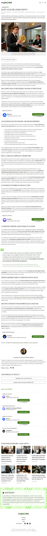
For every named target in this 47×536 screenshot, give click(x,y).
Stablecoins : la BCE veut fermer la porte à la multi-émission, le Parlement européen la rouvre (7, 478)
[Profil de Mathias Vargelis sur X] (13, 368)
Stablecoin (26, 342)
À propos (23, 517)
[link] (23, 115)
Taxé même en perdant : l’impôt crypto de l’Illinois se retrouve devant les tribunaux (7, 458)
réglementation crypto (18, 342)
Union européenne (33, 342)
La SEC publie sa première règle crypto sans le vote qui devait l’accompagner (38, 457)
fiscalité (8, 342)
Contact (23, 519)
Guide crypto (5, 7)
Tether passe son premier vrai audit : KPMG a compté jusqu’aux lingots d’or (39, 477)
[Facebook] (25, 524)
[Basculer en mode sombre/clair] (40, 2)
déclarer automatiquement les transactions (25, 297)
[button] (42, 2)
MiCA (11, 342)
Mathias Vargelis (30, 357)
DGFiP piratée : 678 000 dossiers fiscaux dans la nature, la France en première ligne (23, 478)
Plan (23, 521)
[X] (28, 524)
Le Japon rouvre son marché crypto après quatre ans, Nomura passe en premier (22, 458)
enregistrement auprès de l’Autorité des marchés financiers (15, 170)
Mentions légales (31, 529)
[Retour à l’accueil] (6, 2)
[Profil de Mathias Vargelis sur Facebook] (11, 368)
